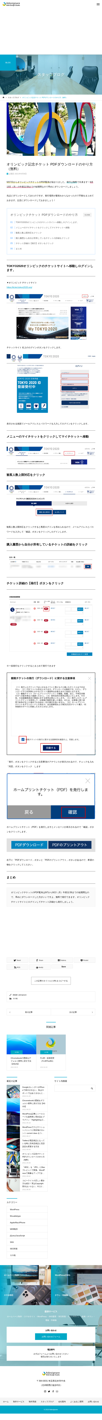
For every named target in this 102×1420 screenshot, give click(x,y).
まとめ (19, 248)
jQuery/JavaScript (17, 1236)
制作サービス (18, 1402)
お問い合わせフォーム (51, 1337)
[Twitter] (49, 1391)
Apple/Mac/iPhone (17, 1222)
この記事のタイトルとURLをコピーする (51, 981)
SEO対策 (14, 1249)
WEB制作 (14, 1229)
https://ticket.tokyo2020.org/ (19, 287)
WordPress (14, 1209)
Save (63, 966)
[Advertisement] (51, 28)
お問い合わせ (93, 1402)
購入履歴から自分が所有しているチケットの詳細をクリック (43, 238)
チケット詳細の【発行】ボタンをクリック (35, 243)
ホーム (6, 1402)
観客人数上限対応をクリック (29, 233)
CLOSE (87, 215)
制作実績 (32, 1402)
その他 (15, 998)
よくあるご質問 (76, 1402)
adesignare (22, 995)
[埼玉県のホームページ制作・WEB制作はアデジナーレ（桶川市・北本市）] (11, 4)
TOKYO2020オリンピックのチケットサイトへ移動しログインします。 (47, 222)
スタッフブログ (47, 1402)
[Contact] (57, 1391)
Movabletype (15, 1216)
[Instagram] (45, 1391)
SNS (12, 1242)
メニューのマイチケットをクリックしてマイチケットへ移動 (43, 227)
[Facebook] (53, 1391)
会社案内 (62, 1402)
